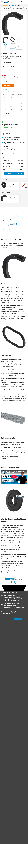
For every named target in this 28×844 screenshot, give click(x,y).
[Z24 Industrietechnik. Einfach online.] (9, 2)
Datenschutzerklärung (6, 613)
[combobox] (10, 67)
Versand (10, 77)
